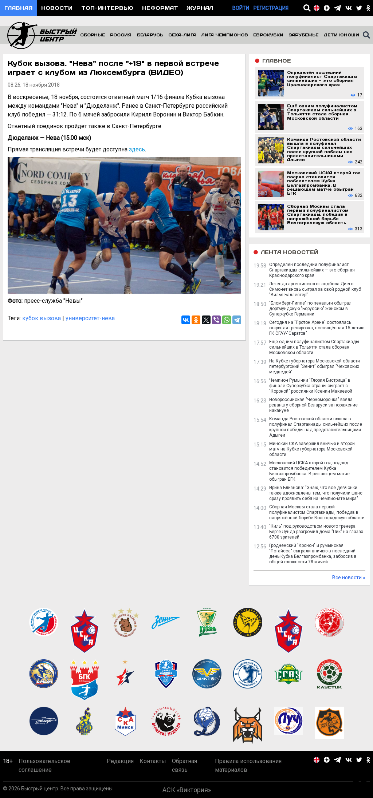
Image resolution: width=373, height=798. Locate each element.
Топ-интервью (107, 8)
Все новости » (348, 577)
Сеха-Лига (182, 34)
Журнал (200, 8)
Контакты (153, 761)
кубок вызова (41, 318)
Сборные (92, 34)
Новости (56, 8)
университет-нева (90, 318)
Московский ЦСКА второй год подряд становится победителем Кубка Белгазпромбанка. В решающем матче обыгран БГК (309, 471)
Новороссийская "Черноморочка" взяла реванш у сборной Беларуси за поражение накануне (313, 405)
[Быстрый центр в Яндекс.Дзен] (327, 8)
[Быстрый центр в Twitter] (359, 8)
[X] (206, 319)
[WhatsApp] (226, 319)
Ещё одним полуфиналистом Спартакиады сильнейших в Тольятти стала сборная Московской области (314, 347)
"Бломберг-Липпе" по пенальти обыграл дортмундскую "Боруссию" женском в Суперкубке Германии (310, 309)
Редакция (120, 761)
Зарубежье (303, 34)
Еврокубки (268, 34)
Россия (120, 34)
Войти (240, 8)
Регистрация (271, 8)
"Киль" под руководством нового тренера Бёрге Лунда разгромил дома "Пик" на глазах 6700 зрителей (316, 532)
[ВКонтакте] (185, 319)
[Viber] (216, 319)
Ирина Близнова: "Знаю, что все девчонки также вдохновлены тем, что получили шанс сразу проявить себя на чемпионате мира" (315, 493)
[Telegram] (236, 319)
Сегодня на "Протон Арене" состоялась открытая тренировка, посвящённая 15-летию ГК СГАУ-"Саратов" (316, 328)
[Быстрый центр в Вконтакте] (348, 8)
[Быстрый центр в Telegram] (337, 8)
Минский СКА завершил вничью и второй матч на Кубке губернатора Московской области (312, 449)
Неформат (160, 8)
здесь (137, 149)
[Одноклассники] (196, 319)
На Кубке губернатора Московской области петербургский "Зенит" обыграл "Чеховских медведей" (314, 366)
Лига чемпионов (224, 34)
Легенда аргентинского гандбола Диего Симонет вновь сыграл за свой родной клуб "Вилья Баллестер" (315, 289)
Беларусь (150, 34)
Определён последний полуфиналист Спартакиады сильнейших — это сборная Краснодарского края (312, 270)
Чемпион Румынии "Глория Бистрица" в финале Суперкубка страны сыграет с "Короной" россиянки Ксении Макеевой (310, 386)
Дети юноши (341, 34)
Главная (18, 8)
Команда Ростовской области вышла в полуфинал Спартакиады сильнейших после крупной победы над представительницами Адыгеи (315, 427)
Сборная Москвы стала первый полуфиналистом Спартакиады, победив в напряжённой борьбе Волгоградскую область (316, 512)
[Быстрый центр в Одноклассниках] (368, 8)
